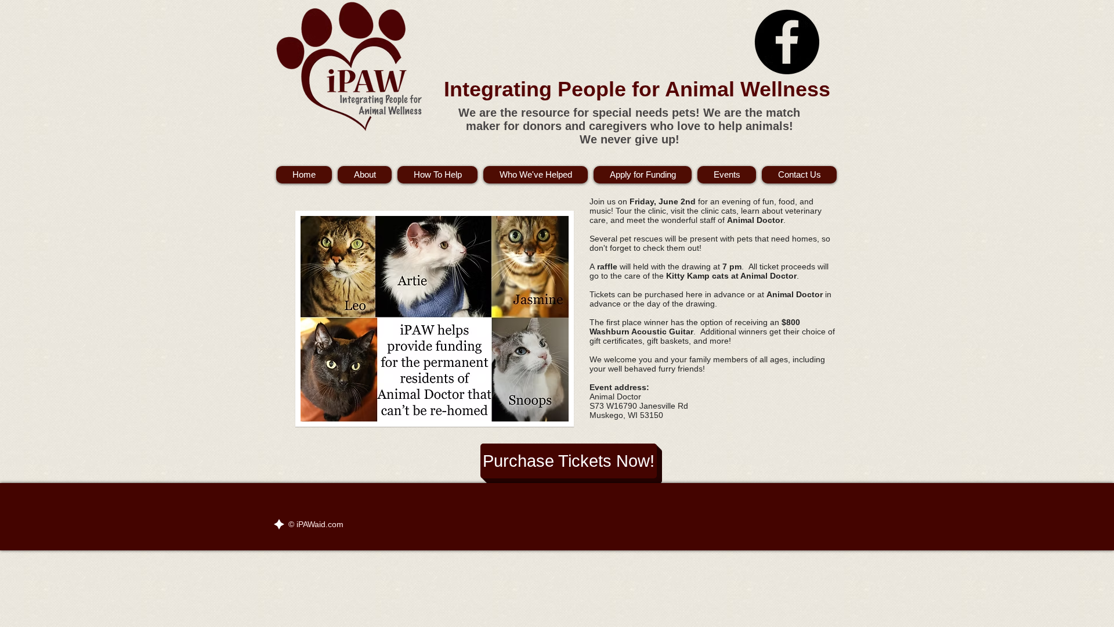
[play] (540, 411)
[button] (437, 174)
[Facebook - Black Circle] (786, 41)
